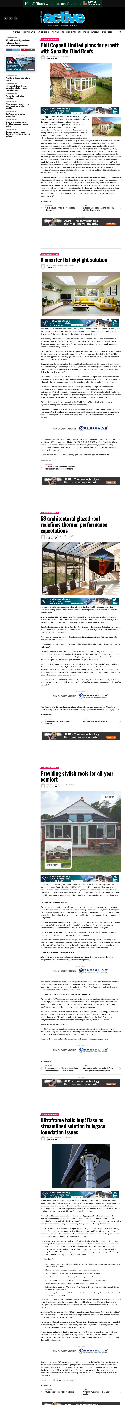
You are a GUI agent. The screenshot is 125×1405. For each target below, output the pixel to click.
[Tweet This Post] (16, 50)
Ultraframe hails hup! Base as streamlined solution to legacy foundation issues (16, 88)
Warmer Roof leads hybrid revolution (15, 97)
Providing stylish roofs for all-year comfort (18, 79)
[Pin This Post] (24, 50)
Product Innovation (29, 32)
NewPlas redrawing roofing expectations (15, 115)
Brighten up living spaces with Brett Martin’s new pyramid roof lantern (17, 124)
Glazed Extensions (43, 32)
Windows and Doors (58, 32)
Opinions (86, 32)
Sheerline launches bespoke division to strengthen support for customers (18, 134)
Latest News (16, 32)
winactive (51, 58)
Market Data (95, 32)
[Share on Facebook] (9, 50)
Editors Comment (107, 32)
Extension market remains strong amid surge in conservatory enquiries (17, 106)
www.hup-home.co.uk (67, 1326)
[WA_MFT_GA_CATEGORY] (80, 114)
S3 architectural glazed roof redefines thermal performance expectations (18, 43)
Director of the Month (73, 32)
